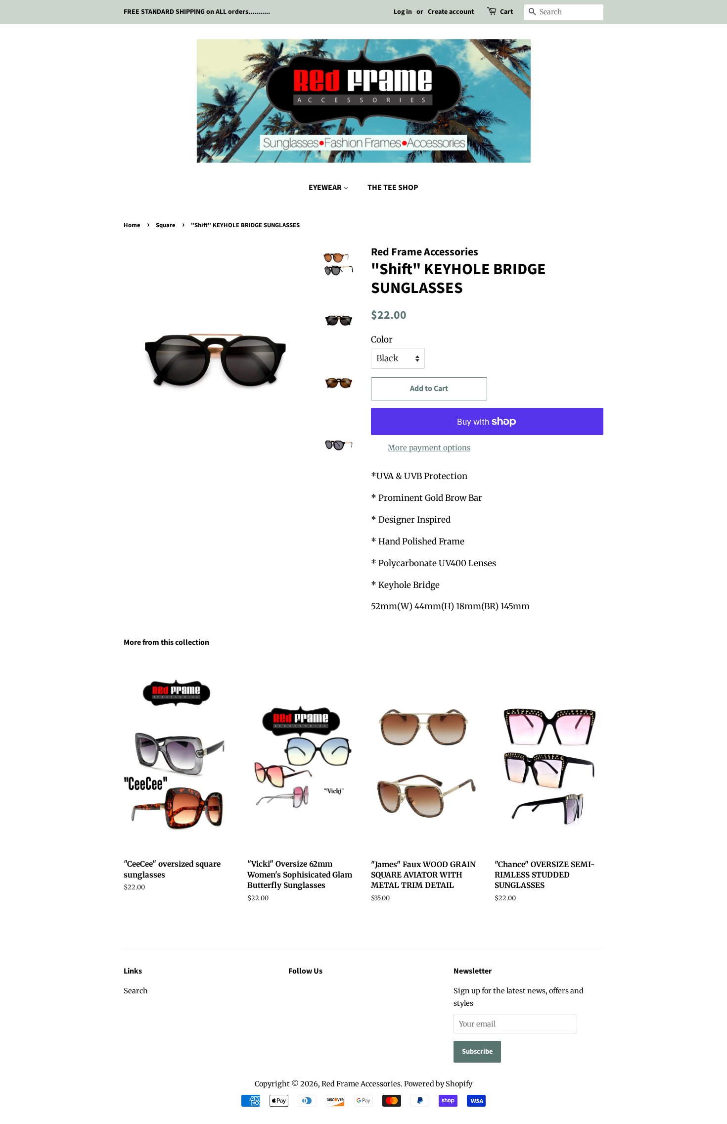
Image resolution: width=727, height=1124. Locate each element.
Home (132, 225)
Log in (403, 12)
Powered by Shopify (438, 1083)
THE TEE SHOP (392, 187)
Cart (506, 12)
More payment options (429, 447)
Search (136, 990)
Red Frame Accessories (361, 1083)
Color (382, 339)
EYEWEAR (326, 187)
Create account (451, 12)
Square (166, 225)
